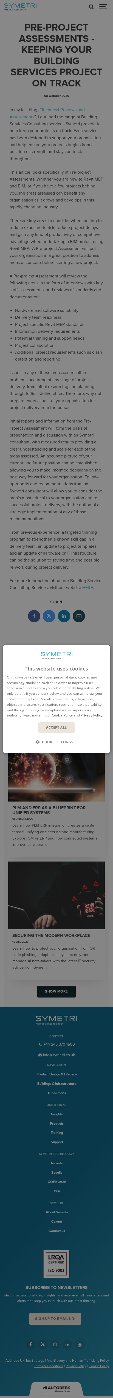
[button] (56, 741)
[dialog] (56, 699)
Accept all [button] (56, 727)
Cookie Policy (62, 715)
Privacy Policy (91, 715)
